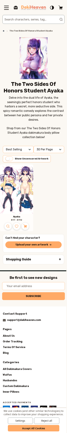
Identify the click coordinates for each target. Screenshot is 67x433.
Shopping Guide (18, 259)
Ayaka (15, 216)
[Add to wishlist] (15, 226)
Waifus (7, 374)
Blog (6, 352)
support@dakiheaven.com (24, 320)
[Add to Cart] (23, 226)
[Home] (2, 31)
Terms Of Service (14, 347)
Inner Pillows (11, 391)
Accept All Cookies (32, 428)
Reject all (45, 420)
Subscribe (32, 296)
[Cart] (58, 8)
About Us (9, 335)
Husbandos (10, 380)
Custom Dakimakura (16, 386)
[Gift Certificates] (16, 8)
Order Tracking (12, 341)
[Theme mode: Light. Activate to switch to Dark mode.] (49, 8)
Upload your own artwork (30, 244)
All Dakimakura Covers (17, 369)
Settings (19, 420)
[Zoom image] (6, 226)
